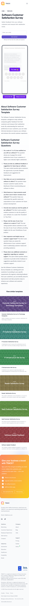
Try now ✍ (14, 69)
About (17, 527)
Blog (17, 530)
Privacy (7, 593)
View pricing (19, 491)
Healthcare (4, 552)
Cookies (3, 593)
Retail (2, 558)
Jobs (17, 533)
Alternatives (4, 535)
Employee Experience (6, 533)
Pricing (17, 541)
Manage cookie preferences (7, 598)
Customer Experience (6, 530)
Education (3, 549)
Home (3, 11)
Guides (17, 543)
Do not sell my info (19, 598)
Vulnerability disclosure (6, 601)
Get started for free (8, 491)
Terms (11, 593)
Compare (3, 538)
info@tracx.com (8, 515)
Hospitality (4, 555)
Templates (9, 11)
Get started (14, 37)
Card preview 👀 (8, 96)
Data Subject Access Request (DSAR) (9, 596)
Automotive (4, 546)
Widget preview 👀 (20, 96)
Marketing (3, 527)
